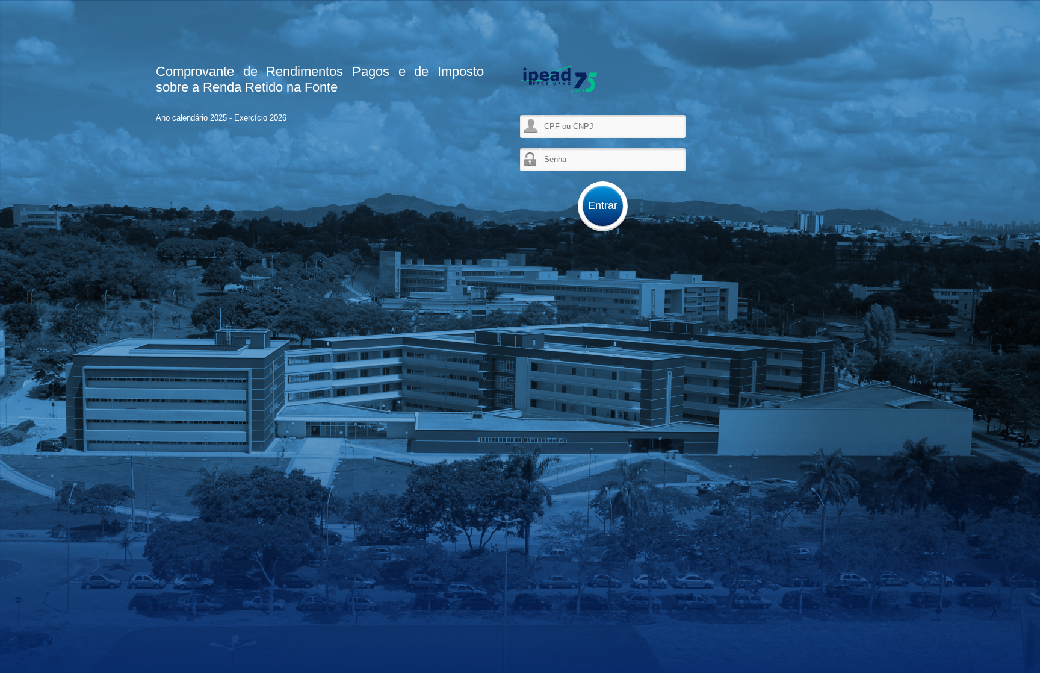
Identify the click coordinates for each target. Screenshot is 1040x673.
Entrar (603, 205)
